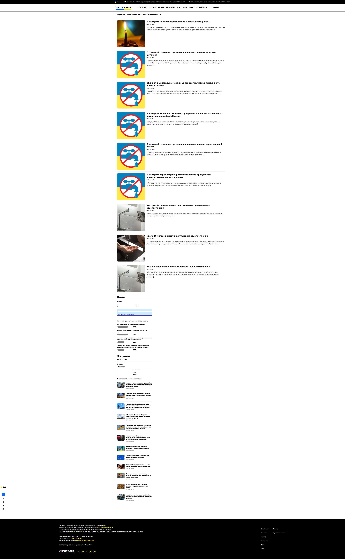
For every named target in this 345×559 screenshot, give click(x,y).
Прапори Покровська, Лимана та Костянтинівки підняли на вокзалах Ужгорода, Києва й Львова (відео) (138, 405)
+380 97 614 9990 (76, 538)
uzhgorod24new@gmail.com (84, 540)
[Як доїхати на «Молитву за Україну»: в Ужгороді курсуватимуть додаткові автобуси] (121, 498)
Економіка (170, 7)
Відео (185, 7)
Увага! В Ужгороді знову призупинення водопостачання (177, 236)
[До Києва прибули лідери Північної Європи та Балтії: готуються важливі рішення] (121, 397)
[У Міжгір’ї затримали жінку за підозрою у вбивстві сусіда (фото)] (121, 450)
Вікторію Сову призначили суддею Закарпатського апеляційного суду (138, 465)
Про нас (275, 529)
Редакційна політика (279, 533)
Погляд (161, 7)
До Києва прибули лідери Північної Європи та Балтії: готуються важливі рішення (138, 395)
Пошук (119, 301)
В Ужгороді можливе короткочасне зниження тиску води (178, 21)
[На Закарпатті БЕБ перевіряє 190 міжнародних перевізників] (121, 459)
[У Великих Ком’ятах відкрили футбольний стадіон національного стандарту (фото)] (121, 418)
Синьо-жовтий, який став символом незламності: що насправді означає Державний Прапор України (185, 2)
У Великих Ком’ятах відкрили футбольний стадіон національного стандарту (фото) (138, 416)
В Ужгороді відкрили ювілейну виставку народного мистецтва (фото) (137, 486)
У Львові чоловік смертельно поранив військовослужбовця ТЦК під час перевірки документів (138, 437)
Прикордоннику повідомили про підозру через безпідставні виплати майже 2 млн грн (138, 475)
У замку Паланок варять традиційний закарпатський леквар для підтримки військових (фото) (139, 384)
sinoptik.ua (138, 379)
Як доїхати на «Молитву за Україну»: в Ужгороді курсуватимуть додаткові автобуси (139, 496)
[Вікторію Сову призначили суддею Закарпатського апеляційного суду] (121, 468)
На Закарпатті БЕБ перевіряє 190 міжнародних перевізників (137, 456)
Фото (179, 7)
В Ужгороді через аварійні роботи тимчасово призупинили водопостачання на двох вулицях (179, 175)
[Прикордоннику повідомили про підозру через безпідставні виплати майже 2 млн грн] (121, 477)
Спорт (191, 7)
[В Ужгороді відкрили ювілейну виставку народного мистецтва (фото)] (121, 488)
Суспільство (142, 7)
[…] (214, 30)
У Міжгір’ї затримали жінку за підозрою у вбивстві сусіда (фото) (138, 447)
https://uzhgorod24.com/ (105, 527)
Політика (153, 7)
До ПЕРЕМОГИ (201, 7)
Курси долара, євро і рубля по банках (126, 314)
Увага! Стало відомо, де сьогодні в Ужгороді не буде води (178, 266)
